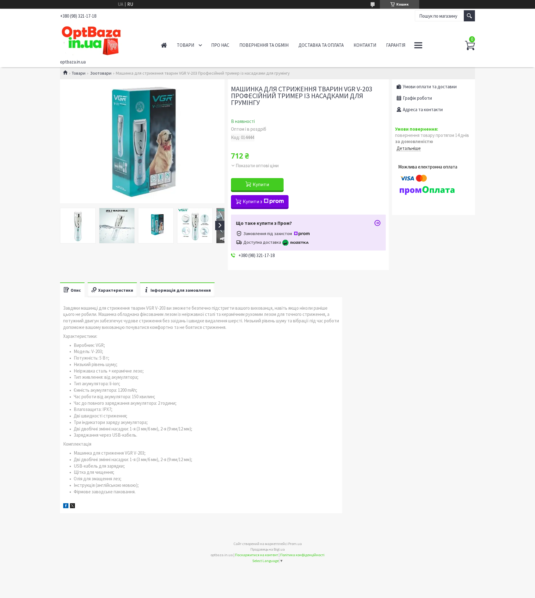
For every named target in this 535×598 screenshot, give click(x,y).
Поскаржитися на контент (256, 554)
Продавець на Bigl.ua (267, 549)
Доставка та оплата (321, 45)
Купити (261, 184)
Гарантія (395, 45)
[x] (72, 506)
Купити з (252, 201)
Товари (185, 45)
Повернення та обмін (264, 45)
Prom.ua (295, 543)
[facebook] (65, 506)
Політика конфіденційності (302, 554)
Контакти (365, 45)
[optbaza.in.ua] (103, 39)
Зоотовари (100, 73)
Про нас (220, 45)
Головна (164, 45)
